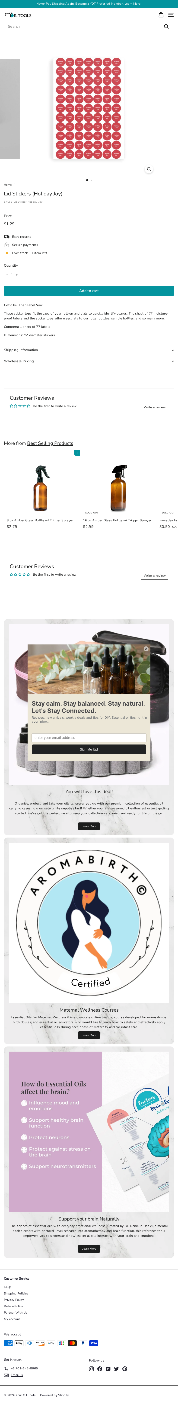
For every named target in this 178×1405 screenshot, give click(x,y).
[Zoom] (149, 169)
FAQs (7, 1287)
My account (12, 1319)
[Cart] (161, 15)
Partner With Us (15, 1313)
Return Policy (13, 1306)
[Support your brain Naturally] (89, 1132)
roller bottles (99, 318)
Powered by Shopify (54, 1395)
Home (8, 185)
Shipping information (21, 350)
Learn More (89, 826)
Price (8, 216)
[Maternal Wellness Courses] (89, 923)
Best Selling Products (50, 443)
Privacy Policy (14, 1300)
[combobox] (89, 26)
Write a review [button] (155, 407)
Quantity (11, 265)
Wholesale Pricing (19, 361)
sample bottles (122, 318)
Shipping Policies (16, 1293)
